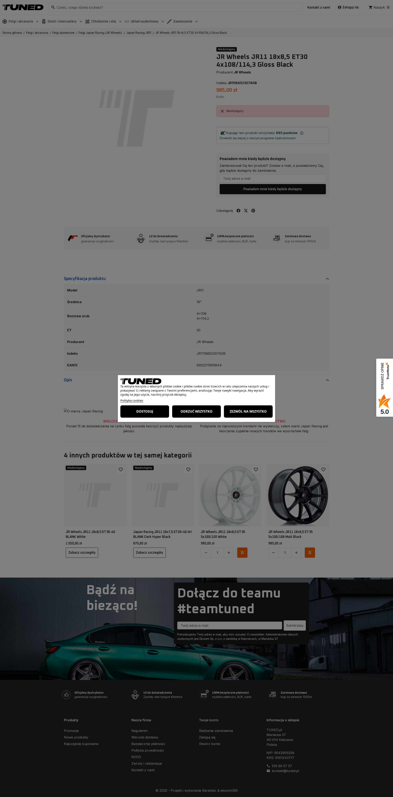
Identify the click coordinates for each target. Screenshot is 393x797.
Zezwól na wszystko (248, 411)
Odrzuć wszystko (196, 411)
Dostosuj (144, 411)
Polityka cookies (131, 400)
